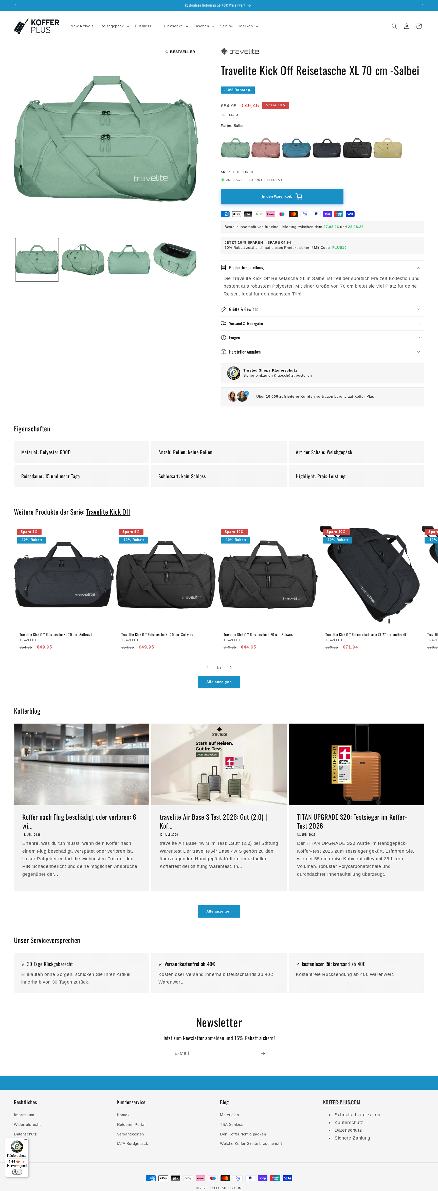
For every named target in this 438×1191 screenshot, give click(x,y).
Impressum (24, 1115)
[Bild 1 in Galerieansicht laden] (37, 259)
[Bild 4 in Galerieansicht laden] (174, 259)
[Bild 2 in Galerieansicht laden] (82, 259)
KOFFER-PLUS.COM (226, 1188)
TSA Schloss (231, 1124)
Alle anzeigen (219, 682)
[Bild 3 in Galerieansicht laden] (128, 259)
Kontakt (124, 1115)
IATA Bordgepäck (132, 1143)
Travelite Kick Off (108, 512)
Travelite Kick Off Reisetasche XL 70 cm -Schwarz (157, 634)
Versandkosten (130, 1134)
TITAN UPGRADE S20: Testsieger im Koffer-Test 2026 (352, 821)
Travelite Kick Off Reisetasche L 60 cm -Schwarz (259, 634)
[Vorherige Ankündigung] (15, 5)
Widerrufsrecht (27, 1124)
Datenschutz (25, 1134)
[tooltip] (235, 148)
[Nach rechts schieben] (230, 667)
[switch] (17, 1172)
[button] (114, 26)
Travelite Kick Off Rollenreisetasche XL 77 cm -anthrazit (365, 634)
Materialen (229, 1115)
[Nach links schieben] (207, 667)
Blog (224, 1102)
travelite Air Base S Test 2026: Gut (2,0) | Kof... (213, 821)
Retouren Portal (131, 1124)
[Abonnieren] (263, 1053)
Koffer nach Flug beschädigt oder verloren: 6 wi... (79, 821)
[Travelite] (240, 54)
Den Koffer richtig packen (243, 1134)
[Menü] (26, 1141)
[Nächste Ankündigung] (422, 5)
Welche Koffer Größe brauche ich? (251, 1143)
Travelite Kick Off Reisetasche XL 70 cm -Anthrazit (56, 634)
